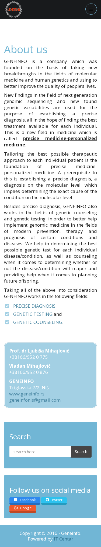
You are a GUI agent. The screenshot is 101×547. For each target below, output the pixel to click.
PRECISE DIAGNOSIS (34, 306)
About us (26, 49)
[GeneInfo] (13, 9)
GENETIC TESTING (33, 314)
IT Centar (63, 539)
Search (81, 451)
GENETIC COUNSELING (37, 322)
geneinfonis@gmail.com (35, 400)
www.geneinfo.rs (26, 394)
